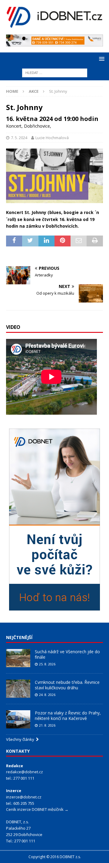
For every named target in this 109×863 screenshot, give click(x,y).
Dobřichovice (37, 126)
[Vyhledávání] (54, 72)
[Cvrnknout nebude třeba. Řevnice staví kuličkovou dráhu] (18, 689)
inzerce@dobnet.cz (23, 797)
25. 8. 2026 (47, 664)
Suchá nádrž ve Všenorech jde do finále (67, 654)
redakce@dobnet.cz (24, 771)
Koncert (13, 126)
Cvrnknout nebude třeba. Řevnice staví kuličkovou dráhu (67, 685)
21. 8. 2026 (47, 725)
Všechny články (21, 739)
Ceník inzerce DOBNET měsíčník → (37, 809)
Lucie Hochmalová (52, 137)
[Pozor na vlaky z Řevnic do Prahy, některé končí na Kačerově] (18, 719)
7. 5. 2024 (19, 137)
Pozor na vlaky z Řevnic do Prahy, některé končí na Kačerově (68, 715)
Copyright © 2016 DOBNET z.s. (54, 856)
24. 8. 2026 (47, 694)
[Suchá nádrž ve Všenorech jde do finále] (18, 658)
